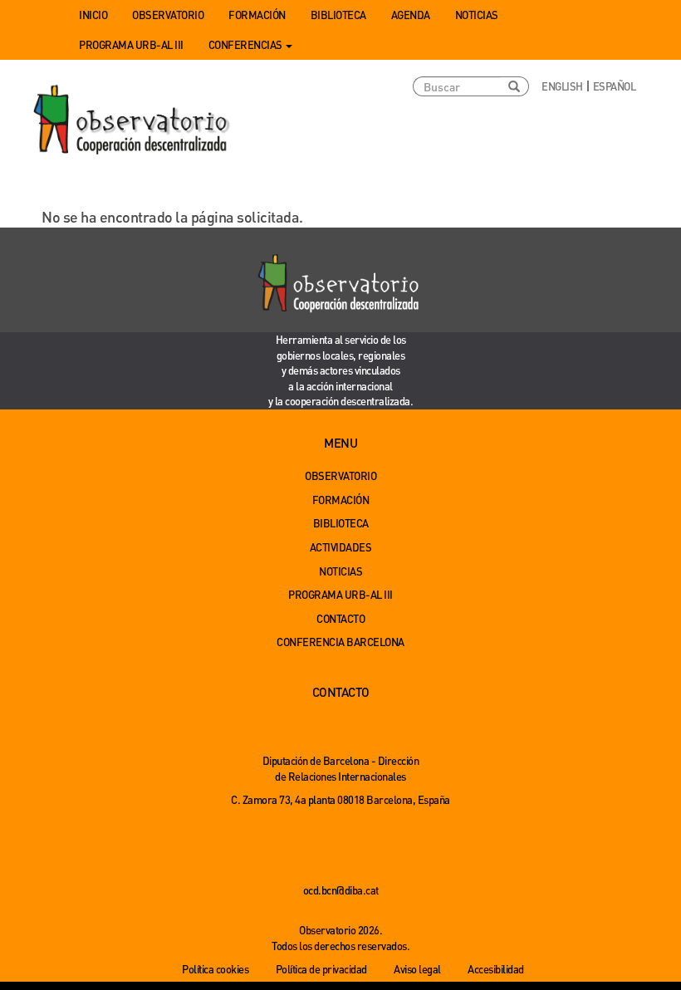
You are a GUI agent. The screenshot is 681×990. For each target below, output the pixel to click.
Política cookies (215, 969)
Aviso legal (417, 969)
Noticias (476, 14)
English (562, 86)
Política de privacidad (321, 969)
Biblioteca (338, 14)
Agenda (410, 14)
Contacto (340, 618)
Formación (257, 14)
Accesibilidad (496, 969)
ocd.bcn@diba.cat (341, 890)
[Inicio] (133, 120)
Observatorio (167, 14)
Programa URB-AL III (131, 44)
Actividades (341, 547)
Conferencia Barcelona (340, 642)
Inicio (93, 14)
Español (614, 86)
